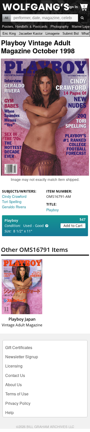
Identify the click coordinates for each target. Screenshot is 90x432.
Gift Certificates (18, 347)
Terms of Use (16, 394)
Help (9, 412)
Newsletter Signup (21, 357)
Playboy (52, 209)
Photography (59, 26)
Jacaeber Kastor (30, 33)
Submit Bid (70, 33)
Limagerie (53, 33)
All (6, 18)
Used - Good (33, 225)
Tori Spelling (12, 201)
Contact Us (15, 375)
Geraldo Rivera (14, 206)
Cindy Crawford (14, 196)
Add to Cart (73, 225)
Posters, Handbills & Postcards (25, 26)
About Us (13, 384)
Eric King (9, 33)
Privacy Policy (17, 403)
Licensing (13, 366)
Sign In (72, 7)
